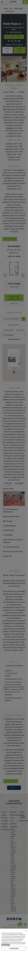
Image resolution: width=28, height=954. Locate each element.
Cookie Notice (5, 945)
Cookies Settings (14, 948)
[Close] (26, 930)
